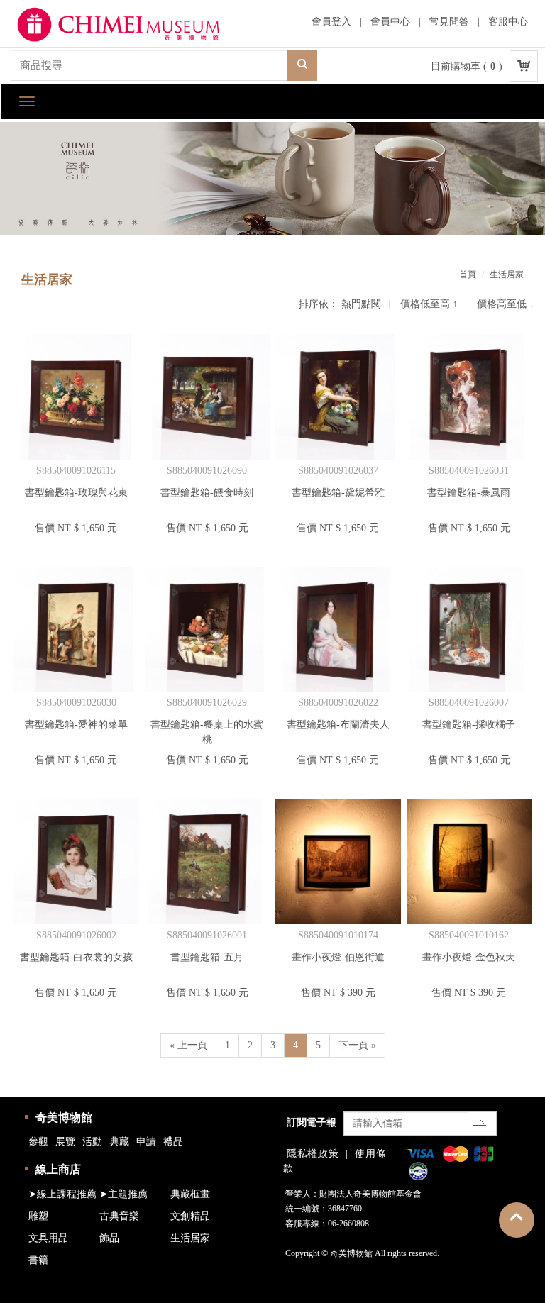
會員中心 (390, 21)
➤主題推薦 (123, 1194)
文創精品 (190, 1216)
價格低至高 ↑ (429, 304)
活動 (92, 1141)
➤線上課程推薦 (62, 1194)
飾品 (109, 1238)
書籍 (38, 1260)
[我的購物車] (524, 66)
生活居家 (190, 1238)
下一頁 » (357, 1045)
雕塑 (38, 1216)
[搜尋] (302, 65)
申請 (146, 1141)
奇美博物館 (63, 1117)
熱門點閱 (361, 304)
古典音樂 (119, 1216)
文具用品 (48, 1238)
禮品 (173, 1141)
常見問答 (449, 21)
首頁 (467, 274)
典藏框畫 (190, 1194)
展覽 (65, 1141)
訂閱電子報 (311, 1122)
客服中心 (508, 21)
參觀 (38, 1141)
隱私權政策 (313, 1153)
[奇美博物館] (131, 25)
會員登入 (331, 21)
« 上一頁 (188, 1045)
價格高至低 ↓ (505, 304)
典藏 (119, 1141)
